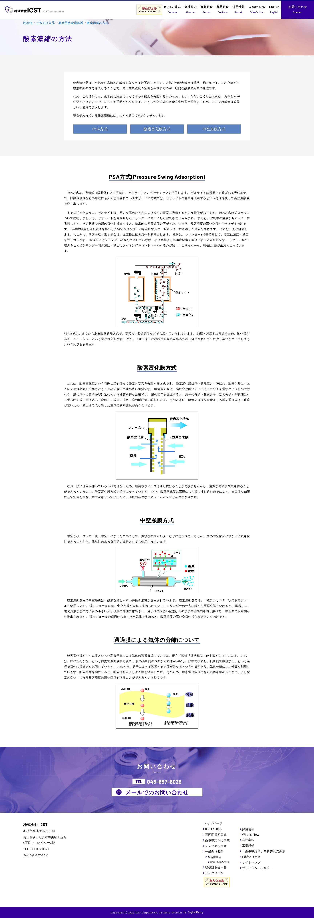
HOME (28, 22)
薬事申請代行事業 (217, 840)
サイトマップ (251, 862)
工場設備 (248, 845)
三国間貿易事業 (216, 834)
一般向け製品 (45, 22)
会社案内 (248, 840)
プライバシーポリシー (257, 868)
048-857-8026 (164, 781)
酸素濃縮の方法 (219, 862)
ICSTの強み (213, 829)
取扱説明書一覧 (216, 867)
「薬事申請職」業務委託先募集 (263, 851)
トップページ (213, 823)
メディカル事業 (216, 845)
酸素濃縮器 (214, 856)
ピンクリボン (214, 873)
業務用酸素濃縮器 (71, 22)
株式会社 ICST (35, 824)
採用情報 (248, 829)
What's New (250, 834)
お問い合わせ (251, 856)
